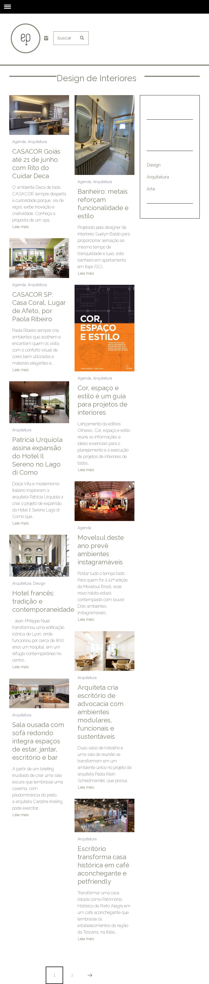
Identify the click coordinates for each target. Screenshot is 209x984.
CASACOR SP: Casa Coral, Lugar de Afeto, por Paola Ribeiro (39, 306)
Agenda (19, 142)
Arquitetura (37, 142)
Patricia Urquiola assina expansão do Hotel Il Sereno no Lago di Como (37, 456)
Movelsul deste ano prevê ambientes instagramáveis (101, 550)
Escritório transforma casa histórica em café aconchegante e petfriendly (103, 865)
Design (39, 583)
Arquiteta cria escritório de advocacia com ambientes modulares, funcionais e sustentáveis (101, 711)
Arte (151, 189)
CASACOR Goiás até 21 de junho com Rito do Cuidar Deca (36, 163)
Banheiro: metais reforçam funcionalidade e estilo (103, 203)
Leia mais (21, 227)
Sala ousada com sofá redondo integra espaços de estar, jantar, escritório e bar (38, 741)
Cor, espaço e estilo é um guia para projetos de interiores (102, 400)
